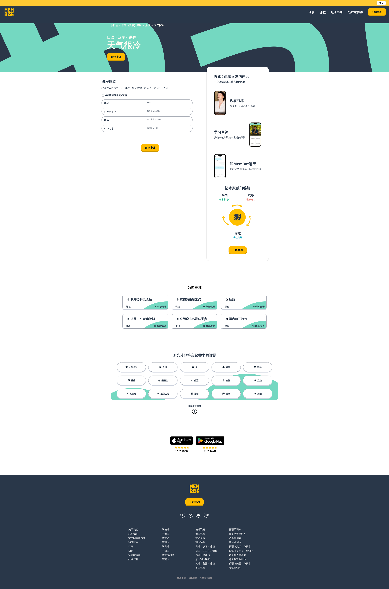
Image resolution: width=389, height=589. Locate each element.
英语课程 (200, 567)
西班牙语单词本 (237, 555)
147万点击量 (210, 450)
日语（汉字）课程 (131, 25)
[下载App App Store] (181, 440)
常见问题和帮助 (136, 538)
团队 (130, 550)
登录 (381, 3)
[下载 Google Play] (210, 440)
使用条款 (181, 577)
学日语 (114, 25)
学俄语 (165, 533)
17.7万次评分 (181, 450)
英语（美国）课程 (205, 563)
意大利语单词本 (237, 559)
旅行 (147, 25)
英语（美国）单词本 (240, 563)
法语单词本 (235, 538)
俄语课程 (200, 533)
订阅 (130, 546)
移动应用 (133, 542)
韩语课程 (200, 542)
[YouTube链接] (198, 515)
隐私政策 (193, 577)
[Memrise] (9, 12)
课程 (323, 12)
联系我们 (133, 533)
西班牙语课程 (202, 555)
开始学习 (376, 12)
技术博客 (133, 559)
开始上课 (116, 57)
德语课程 (200, 529)
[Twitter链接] (190, 515)
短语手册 (337, 12)
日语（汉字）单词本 (240, 546)
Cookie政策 (206, 577)
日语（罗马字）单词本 (241, 550)
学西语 (165, 550)
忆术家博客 (355, 12)
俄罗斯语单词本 (237, 533)
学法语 (165, 538)
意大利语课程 (202, 559)
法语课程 (200, 538)
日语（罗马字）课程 (206, 550)
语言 (312, 12)
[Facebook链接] (182, 515)
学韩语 (165, 542)
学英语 (165, 559)
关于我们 (133, 529)
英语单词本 (235, 567)
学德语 (165, 529)
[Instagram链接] (206, 515)
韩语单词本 (235, 542)
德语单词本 (235, 529)
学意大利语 (168, 555)
